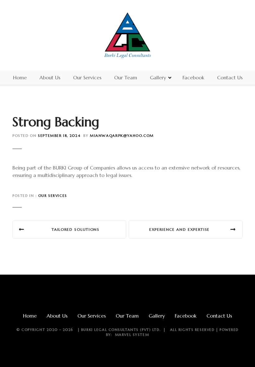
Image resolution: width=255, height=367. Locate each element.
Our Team (125, 77)
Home (20, 77)
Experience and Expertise (179, 229)
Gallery (158, 77)
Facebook (193, 77)
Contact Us (230, 77)
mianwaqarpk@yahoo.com (122, 135)
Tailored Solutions (75, 229)
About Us (49, 77)
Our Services (87, 77)
